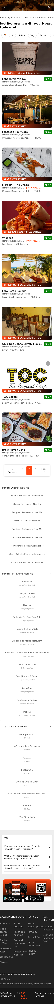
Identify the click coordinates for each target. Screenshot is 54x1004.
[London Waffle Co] (27, 65)
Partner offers (4, 942)
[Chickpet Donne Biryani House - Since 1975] (27, 330)
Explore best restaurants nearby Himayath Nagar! (25, 983)
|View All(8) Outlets (33, 240)
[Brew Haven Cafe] (27, 435)
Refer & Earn (35, 937)
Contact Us (6, 956)
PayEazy (32, 931)
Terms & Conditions (34, 944)
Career (4, 962)
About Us (5, 923)
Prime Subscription (35, 925)
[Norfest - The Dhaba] (27, 171)
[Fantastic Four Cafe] (27, 118)
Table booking (18, 925)
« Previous (12, 471)
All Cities (5, 979)
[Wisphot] (27, 224)
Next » (44, 470)
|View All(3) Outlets (33, 187)
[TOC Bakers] (27, 383)
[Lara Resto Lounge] (27, 277)
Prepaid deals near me (19, 943)
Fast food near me (19, 933)
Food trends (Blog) (4, 931)
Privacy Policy (32, 952)
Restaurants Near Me (21, 953)
